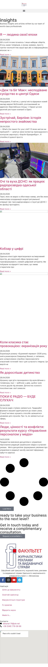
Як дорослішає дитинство (20, 372)
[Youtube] (14, 580)
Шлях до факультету (11, 590)
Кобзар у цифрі (11, 249)
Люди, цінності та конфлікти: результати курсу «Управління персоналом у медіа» (23, 430)
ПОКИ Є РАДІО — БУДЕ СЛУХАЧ (18, 398)
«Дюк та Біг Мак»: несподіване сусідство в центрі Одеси (23, 92)
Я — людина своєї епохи (18, 34)
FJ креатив (7, 605)
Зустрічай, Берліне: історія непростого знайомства (20, 119)
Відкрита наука (9, 610)
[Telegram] (19, 580)
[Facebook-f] (3, 580)
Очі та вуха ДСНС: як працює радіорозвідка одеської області (22, 185)
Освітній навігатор (10, 595)
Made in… (6, 615)
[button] (24, 11)
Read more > (5, 54)
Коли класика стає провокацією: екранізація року (23, 344)
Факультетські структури (13, 600)
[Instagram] (8, 580)
